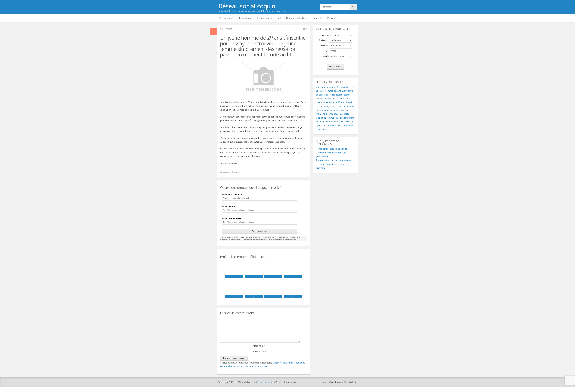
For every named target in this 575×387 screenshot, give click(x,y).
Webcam (331, 17)
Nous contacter (265, 382)
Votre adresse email (232, 194)
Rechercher (335, 66)
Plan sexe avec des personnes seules (334, 160)
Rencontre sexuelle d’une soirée (332, 148)
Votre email (259, 351)
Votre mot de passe (231, 218)
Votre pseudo (228, 206)
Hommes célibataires (297, 17)
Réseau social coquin (247, 6)
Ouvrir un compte (259, 231)
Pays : (326, 51)
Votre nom (259, 345)
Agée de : (325, 45)
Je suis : (325, 35)
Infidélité (317, 17)
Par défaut (213, 31)
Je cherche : (324, 40)
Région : (325, 56)
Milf (280, 17)
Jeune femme (246, 17)
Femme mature (265, 17)
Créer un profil (226, 17)
